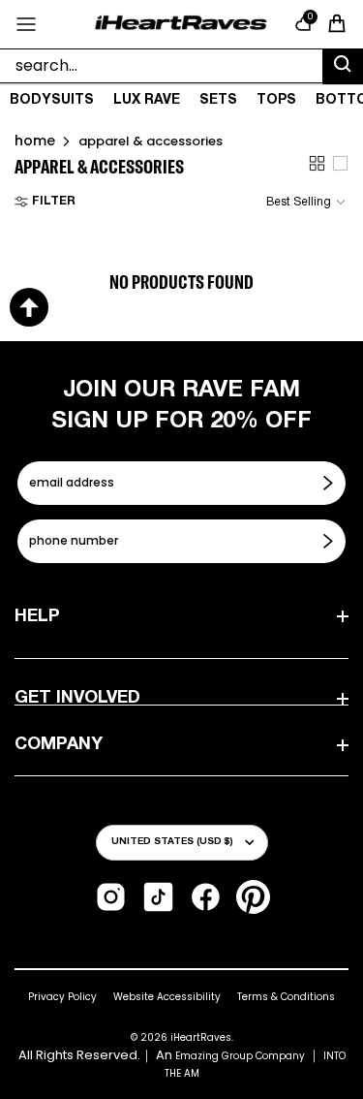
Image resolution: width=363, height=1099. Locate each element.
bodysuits (52, 100)
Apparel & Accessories (150, 141)
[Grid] (317, 163)
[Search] (342, 66)
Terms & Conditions (286, 996)
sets (218, 100)
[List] (340, 163)
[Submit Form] (330, 482)
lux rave (146, 100)
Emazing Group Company (240, 1056)
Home (35, 140)
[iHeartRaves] (181, 24)
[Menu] (26, 24)
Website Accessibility (167, 996)
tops (276, 100)
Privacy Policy (62, 996)
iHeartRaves (200, 1037)
